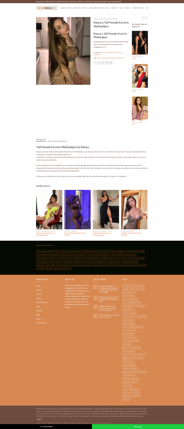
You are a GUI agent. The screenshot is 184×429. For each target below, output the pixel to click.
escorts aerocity (76, 251)
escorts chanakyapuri (89, 251)
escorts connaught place (117, 251)
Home (63, 8)
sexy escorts (142, 265)
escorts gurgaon (53, 255)
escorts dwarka (131, 251)
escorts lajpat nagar (130, 255)
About (69, 8)
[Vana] (140, 109)
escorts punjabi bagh (91, 258)
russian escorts (114, 265)
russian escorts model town (129, 265)
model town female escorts (83, 265)
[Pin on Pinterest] (107, 62)
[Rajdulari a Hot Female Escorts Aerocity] (134, 209)
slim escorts (40, 268)
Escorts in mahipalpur (109, 19)
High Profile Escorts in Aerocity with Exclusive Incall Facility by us (107, 308)
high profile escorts (80, 262)
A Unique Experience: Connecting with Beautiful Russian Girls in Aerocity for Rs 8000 (108, 289)
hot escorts (91, 262)
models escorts (55, 265)
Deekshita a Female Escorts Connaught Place (102, 234)
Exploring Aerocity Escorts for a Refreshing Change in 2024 (109, 299)
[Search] (147, 8)
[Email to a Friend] (103, 62)
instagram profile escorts (130, 262)
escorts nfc (53, 258)
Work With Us (137, 8)
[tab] (41, 141)
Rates (107, 8)
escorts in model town (78, 255)
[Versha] (140, 43)
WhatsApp (138, 426)
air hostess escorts (42, 251)
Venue (127, 8)
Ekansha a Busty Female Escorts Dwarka (75, 234)
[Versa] (140, 76)
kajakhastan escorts (43, 265)
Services (76, 8)
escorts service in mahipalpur (135, 258)
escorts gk (141, 251)
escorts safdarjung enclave (107, 258)
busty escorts (54, 251)
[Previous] (36, 215)
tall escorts (121, 58)
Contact (114, 8)
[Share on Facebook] (95, 62)
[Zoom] (39, 82)
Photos (84, 8)
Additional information (57, 141)
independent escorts (115, 262)
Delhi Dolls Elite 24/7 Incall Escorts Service (109, 316)
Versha (134, 58)
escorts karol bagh (117, 255)
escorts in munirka (92, 255)
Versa (133, 91)
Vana (133, 124)
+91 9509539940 (46, 426)
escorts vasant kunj (42, 262)
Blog (121, 8)
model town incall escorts (100, 265)
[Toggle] (61, 318)
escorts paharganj (78, 258)
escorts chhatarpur (102, 251)
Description (41, 141)
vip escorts (67, 268)
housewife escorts (101, 262)
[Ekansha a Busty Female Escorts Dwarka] (77, 209)
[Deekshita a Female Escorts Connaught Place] (106, 209)
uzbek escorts (58, 268)
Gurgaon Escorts (96, 8)
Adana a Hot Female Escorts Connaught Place (45, 234)
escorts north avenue (64, 258)
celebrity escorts (64, 251)
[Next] (147, 215)
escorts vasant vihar (56, 262)
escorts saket (121, 258)
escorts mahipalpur (102, 58)
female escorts (113, 58)
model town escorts (67, 265)
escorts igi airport (65, 255)
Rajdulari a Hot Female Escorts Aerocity (131, 234)
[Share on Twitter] (99, 62)
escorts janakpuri (105, 255)
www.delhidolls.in (76, 285)
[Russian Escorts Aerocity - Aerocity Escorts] (46, 8)
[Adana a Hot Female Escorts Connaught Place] (49, 209)
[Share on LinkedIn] (111, 62)
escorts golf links (42, 255)
